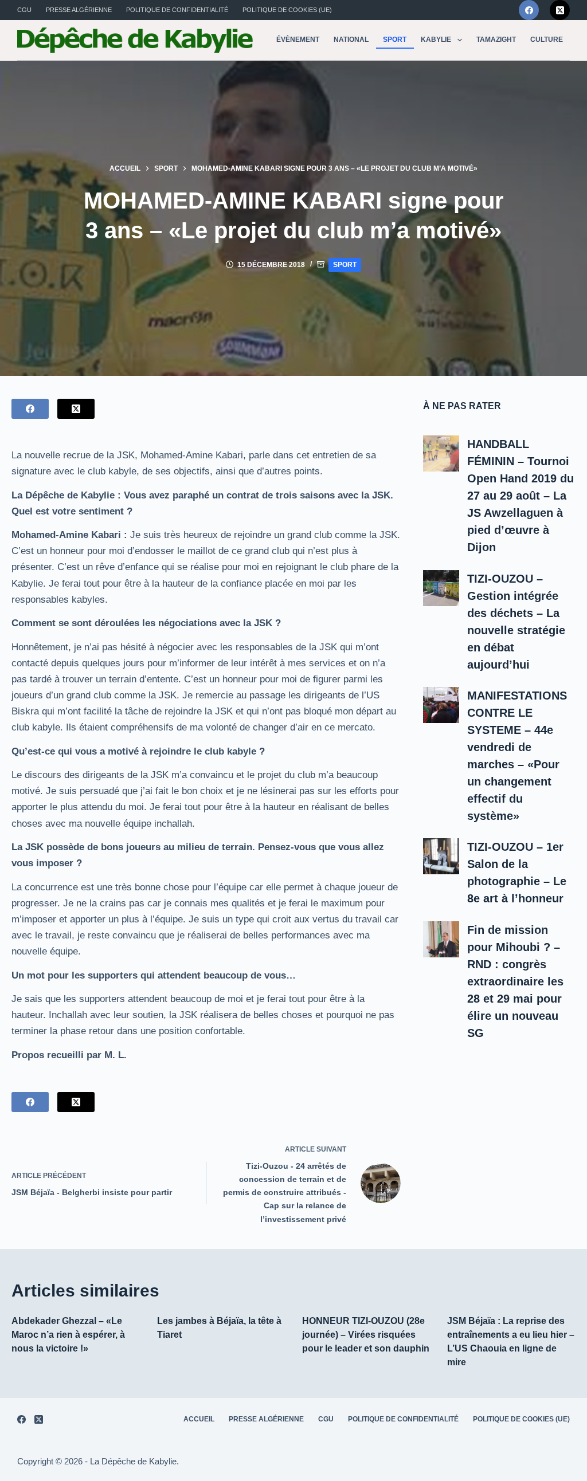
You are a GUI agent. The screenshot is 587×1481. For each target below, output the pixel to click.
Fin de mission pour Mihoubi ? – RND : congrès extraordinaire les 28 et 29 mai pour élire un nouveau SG (515, 981)
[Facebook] (529, 10)
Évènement (297, 40)
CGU (24, 9)
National (351, 40)
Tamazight (496, 40)
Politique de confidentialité (177, 9)
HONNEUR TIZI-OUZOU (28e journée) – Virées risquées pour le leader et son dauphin (365, 1334)
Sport (394, 40)
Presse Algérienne (79, 9)
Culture (546, 40)
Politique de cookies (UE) (287, 9)
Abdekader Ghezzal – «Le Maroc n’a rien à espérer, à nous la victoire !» (68, 1334)
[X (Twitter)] (560, 10)
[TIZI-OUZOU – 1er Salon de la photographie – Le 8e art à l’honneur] (441, 856)
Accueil (198, 1419)
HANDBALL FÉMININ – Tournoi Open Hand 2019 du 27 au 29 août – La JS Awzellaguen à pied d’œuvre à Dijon (520, 495)
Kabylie (436, 40)
